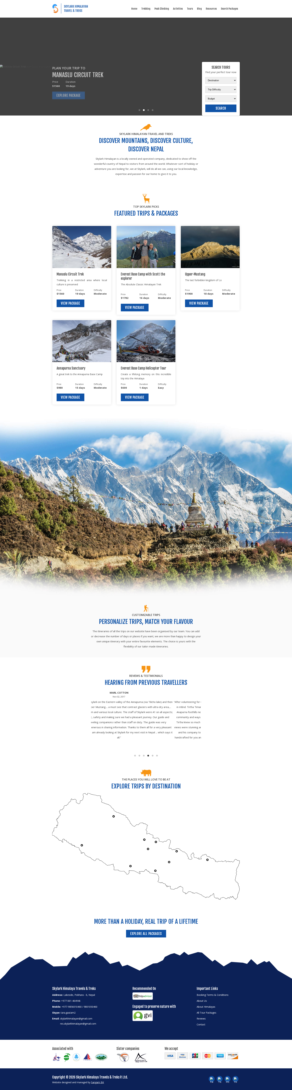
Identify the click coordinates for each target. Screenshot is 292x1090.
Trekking (145, 8)
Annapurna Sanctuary (71, 368)
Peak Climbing (161, 8)
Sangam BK (97, 1082)
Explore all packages (146, 934)
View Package (70, 303)
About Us (202, 1000)
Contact (201, 1024)
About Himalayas (206, 1006)
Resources (211, 8)
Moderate (100, 293)
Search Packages (229, 8)
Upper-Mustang (195, 274)
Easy (161, 387)
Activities (178, 8)
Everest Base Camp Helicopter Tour (143, 368)
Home (134, 8)
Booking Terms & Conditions (212, 994)
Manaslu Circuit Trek (70, 274)
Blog (199, 8)
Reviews (201, 1018)
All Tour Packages (206, 1012)
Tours (190, 8)
